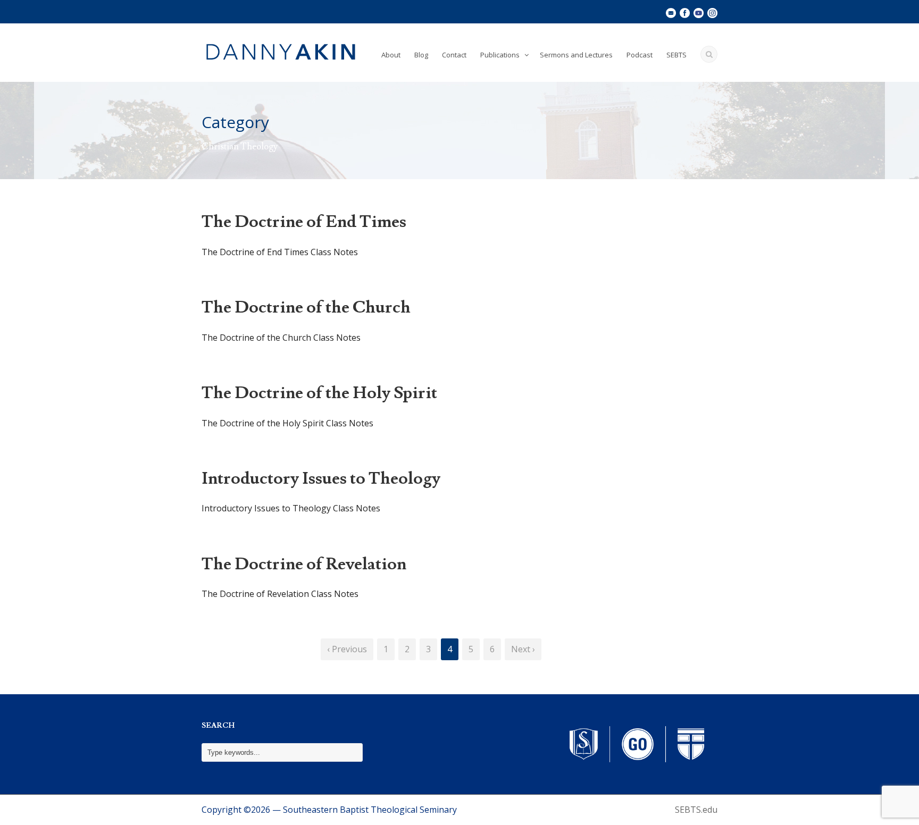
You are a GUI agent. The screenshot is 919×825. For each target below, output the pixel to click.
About (390, 55)
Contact (454, 55)
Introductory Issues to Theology (321, 478)
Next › (523, 649)
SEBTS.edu (696, 809)
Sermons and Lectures (576, 55)
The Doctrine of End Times (304, 222)
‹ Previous (347, 649)
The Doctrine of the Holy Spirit (319, 393)
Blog (421, 55)
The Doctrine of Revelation (304, 564)
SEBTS (676, 55)
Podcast (639, 55)
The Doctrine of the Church (306, 307)
